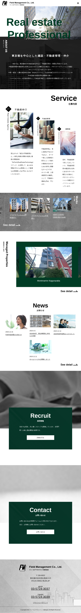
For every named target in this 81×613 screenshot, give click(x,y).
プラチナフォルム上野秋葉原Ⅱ (18, 216)
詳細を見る (40, 437)
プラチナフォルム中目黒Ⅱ (39, 217)
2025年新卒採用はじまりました (64, 334)
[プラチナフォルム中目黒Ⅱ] (40, 206)
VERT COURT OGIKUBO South (59, 216)
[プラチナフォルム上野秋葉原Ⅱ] (19, 206)
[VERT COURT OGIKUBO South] (62, 205)
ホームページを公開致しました (40, 359)
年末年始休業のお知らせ (13, 335)
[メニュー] (78, 3)
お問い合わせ (40, 532)
